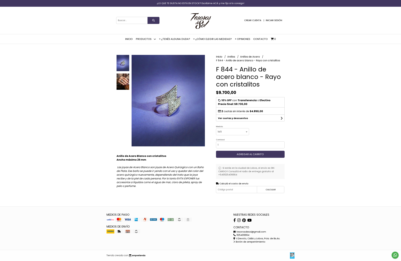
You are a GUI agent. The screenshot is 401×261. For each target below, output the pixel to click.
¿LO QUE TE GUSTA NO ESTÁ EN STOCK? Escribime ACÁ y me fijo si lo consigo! (200, 3)
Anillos (231, 56)
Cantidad (220, 139)
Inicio (129, 39)
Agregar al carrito (250, 154)
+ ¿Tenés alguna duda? (174, 39)
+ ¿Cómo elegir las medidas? (212, 39)
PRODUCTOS (144, 39)
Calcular (271, 189)
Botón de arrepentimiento (250, 241)
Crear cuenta (252, 20)
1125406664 (242, 235)
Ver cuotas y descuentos (233, 118)
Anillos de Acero (250, 56)
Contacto (260, 39)
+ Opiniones (242, 39)
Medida (219, 126)
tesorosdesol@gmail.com (251, 231)
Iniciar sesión (274, 20)
